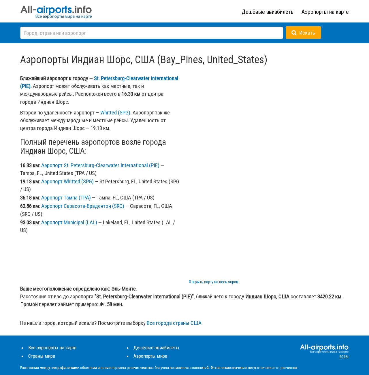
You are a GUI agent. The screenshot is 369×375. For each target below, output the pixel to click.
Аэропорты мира (150, 356)
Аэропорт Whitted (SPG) (67, 181)
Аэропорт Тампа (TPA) (66, 197)
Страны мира (41, 356)
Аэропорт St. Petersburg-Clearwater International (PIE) (100, 165)
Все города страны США (174, 323)
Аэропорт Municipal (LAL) (69, 222)
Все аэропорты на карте (52, 347)
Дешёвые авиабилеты (268, 11)
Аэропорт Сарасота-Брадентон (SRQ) (82, 206)
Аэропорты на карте (325, 11)
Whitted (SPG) (115, 112)
